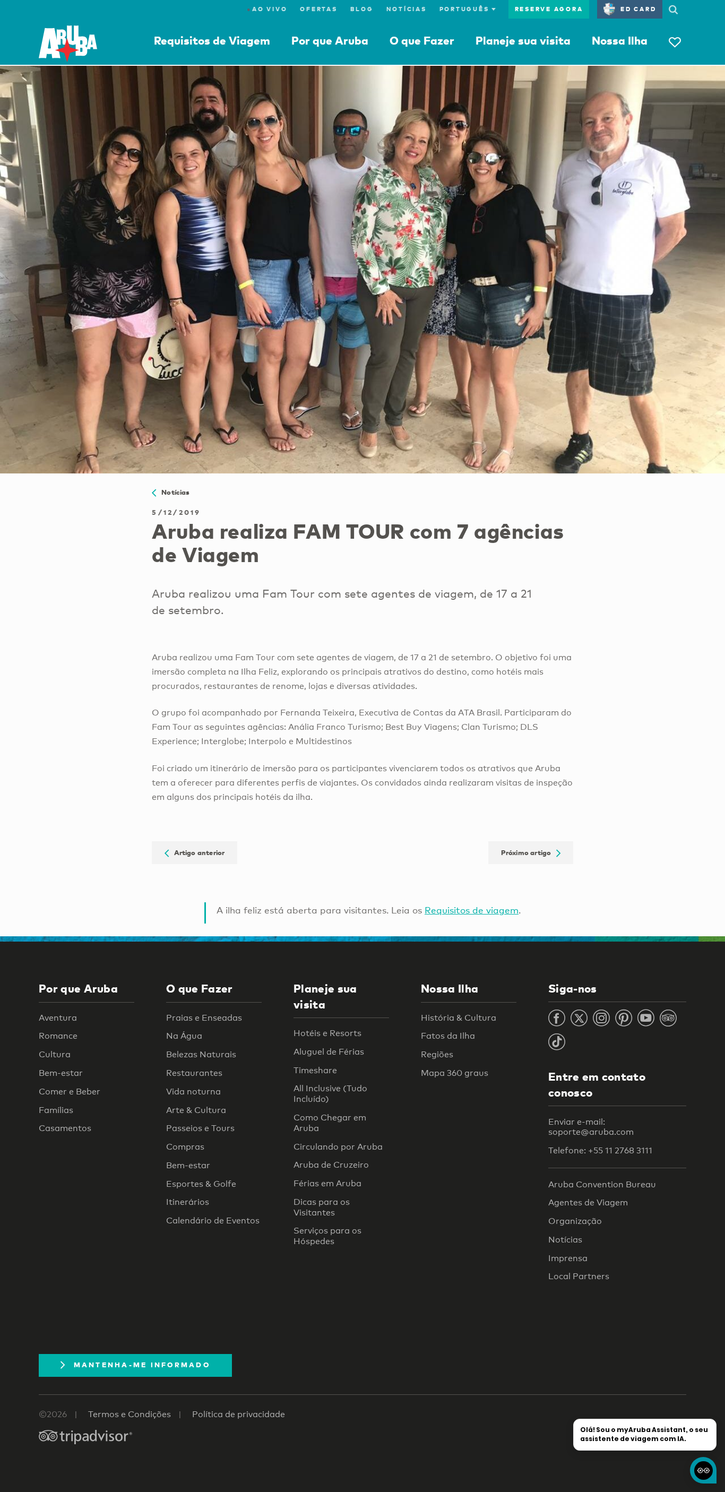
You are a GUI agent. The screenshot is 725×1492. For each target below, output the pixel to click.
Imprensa (568, 1258)
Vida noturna (193, 1091)
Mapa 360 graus (454, 1073)
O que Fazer (422, 40)
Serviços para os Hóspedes (327, 1236)
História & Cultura (458, 1018)
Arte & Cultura (196, 1110)
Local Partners (578, 1276)
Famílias (56, 1110)
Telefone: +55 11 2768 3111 (600, 1150)
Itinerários (187, 1202)
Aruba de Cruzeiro (331, 1165)
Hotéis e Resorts (327, 1033)
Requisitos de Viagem (212, 40)
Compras (185, 1147)
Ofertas (318, 9)
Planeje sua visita (523, 40)
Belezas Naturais (201, 1054)
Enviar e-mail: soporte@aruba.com (591, 1127)
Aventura (58, 1018)
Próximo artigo (528, 853)
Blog (362, 9)
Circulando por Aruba (338, 1147)
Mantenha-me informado (142, 1364)
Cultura (55, 1054)
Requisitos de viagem (472, 910)
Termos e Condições (129, 1414)
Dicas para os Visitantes (322, 1207)
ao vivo (267, 9)
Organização (575, 1221)
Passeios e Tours (200, 1128)
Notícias (406, 9)
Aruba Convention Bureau (602, 1184)
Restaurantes (194, 1073)
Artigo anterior (197, 853)
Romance (58, 1036)
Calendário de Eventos (213, 1220)
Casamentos (65, 1128)
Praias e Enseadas (204, 1018)
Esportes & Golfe (201, 1184)
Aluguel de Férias (329, 1052)
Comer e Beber (69, 1091)
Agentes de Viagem (588, 1202)
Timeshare (315, 1070)
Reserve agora (549, 9)
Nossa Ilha (620, 40)
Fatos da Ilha (448, 1036)
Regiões (437, 1054)
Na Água (184, 1036)
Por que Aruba (329, 40)
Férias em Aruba (327, 1183)
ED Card (638, 9)
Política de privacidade (238, 1414)
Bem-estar (61, 1073)
